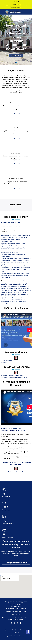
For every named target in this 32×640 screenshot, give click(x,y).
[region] (16, 40)
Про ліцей (8, 611)
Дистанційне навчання (21, 630)
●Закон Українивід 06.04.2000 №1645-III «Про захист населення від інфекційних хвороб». (15, 296)
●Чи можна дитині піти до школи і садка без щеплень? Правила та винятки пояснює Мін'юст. (16, 292)
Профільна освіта (9, 630)
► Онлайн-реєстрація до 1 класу (11, 222)
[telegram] (18, 1)
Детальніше (16, 113)
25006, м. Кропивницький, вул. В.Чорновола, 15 (16, 6)
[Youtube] (14, 1)
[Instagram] (16, 1)
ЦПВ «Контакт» (16, 614)
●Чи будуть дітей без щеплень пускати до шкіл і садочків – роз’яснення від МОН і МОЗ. (16, 288)
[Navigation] (29, 11)
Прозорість (16, 632)
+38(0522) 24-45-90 (16, 4)
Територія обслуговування (10, 252)
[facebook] (11, 623)
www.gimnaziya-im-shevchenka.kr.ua (16, 608)
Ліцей (24, 611)
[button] (16, 40)
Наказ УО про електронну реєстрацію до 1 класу (16, 273)
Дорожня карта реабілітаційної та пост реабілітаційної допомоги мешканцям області (14, 376)
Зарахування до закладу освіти (16, 562)
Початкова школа (17, 611)
